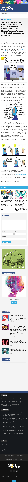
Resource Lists (9, 459)
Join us (9, 405)
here (12, 450)
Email (15, 231)
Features (17, 456)
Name (3, 231)
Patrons (20, 459)
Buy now (14, 302)
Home (6, 456)
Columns (12, 456)
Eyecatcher (6, 19)
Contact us (15, 459)
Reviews (9, 19)
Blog (9, 456)
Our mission (4, 405)
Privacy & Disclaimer (21, 477)
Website (4, 236)
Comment (4, 218)
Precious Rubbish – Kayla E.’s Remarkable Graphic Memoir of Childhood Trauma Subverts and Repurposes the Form (14, 414)
